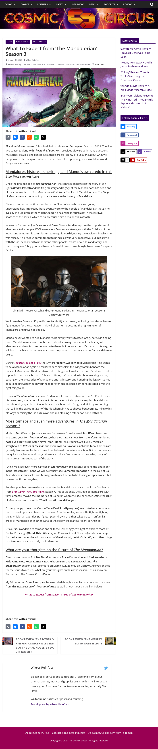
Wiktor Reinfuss (32, 60)
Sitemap (128, 732)
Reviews (127, 4)
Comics (25, 4)
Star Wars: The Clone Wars (44, 64)
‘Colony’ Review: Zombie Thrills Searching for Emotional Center (135, 76)
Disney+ (18, 64)
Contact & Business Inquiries (68, 732)
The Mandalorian (83, 64)
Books (8, 4)
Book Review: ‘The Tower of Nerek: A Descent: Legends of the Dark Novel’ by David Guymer (35, 645)
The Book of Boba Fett (65, 64)
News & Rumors (22, 42)
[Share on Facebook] (22, 137)
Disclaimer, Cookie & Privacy (104, 732)
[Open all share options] (8, 137)
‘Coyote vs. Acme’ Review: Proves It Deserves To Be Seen (136, 52)
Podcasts (109, 4)
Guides (9, 42)
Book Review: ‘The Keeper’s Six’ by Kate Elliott (83, 641)
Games (59, 4)
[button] (14, 4)
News (92, 4)
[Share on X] (43, 137)
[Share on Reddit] (29, 137)
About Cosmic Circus (37, 732)
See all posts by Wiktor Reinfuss (50, 704)
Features (42, 4)
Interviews (78, 4)
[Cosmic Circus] (79, 10)
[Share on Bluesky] (15, 137)
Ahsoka (11, 64)
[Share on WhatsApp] (36, 137)
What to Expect (39, 42)
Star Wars (27, 64)
